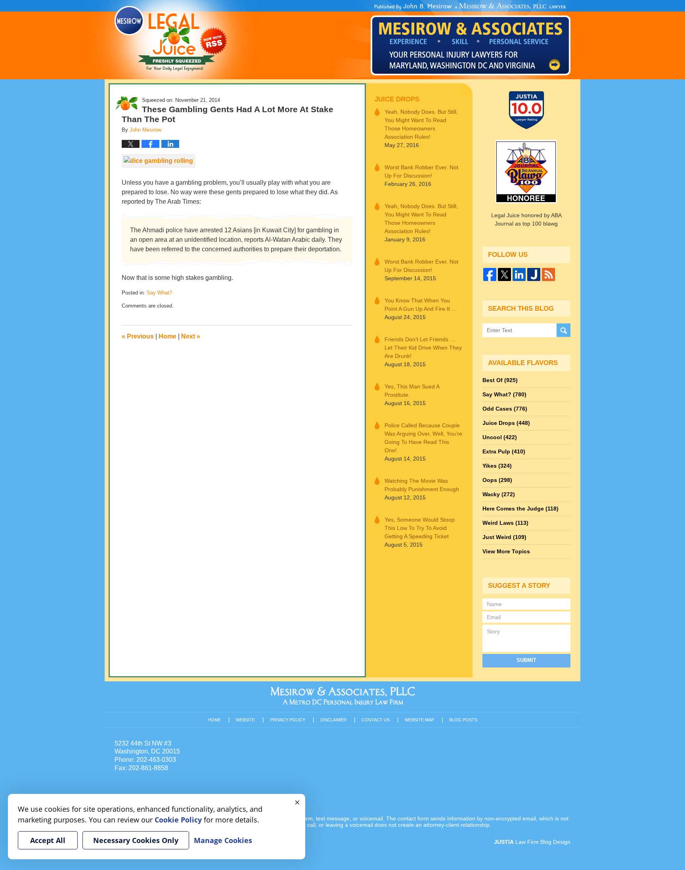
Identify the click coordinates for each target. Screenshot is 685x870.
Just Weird (504, 537)
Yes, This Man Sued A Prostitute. (412, 390)
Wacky (498, 494)
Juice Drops (397, 99)
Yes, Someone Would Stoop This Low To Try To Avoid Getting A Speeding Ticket (420, 527)
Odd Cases (504, 408)
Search (563, 330)
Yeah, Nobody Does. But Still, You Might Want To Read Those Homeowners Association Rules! (421, 124)
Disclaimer (333, 719)
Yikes (497, 466)
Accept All (47, 840)
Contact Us (376, 719)
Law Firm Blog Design (532, 842)
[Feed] (548, 274)
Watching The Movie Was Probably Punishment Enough (422, 485)
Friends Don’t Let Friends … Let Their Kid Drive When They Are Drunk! (423, 347)
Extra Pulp (503, 451)
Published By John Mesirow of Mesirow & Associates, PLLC (470, 39)
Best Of (500, 380)
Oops (497, 480)
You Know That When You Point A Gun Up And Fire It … (421, 304)
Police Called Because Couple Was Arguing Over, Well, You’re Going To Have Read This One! (423, 437)
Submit (526, 660)
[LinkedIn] (519, 274)
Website (245, 719)
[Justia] (533, 274)
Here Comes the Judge (520, 508)
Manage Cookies (223, 840)
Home (167, 336)
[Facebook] (489, 274)
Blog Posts (463, 719)
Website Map (419, 719)
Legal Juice (171, 38)
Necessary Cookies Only (135, 840)
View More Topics (506, 551)
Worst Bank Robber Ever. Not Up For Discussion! (421, 171)
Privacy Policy (287, 719)
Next (190, 336)
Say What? (159, 293)
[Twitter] (504, 274)
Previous (138, 336)
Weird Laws (505, 523)
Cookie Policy (178, 819)
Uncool (499, 437)
